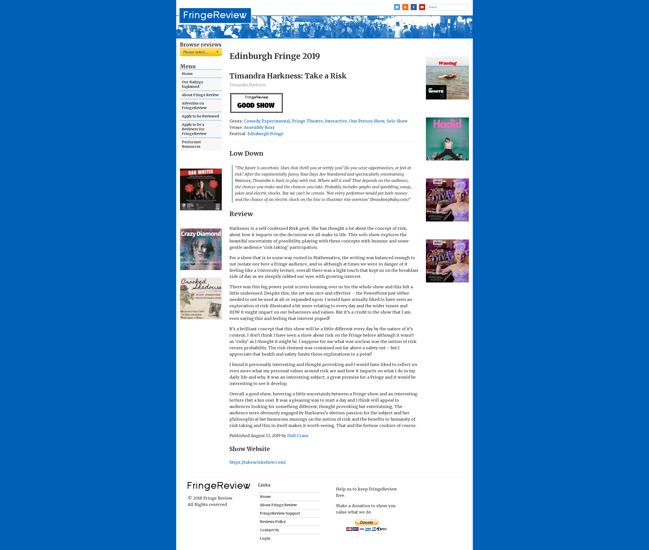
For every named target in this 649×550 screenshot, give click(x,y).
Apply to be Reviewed (200, 116)
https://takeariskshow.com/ (257, 462)
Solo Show (397, 121)
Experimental (276, 121)
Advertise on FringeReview (194, 105)
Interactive (336, 121)
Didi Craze (298, 435)
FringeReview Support (280, 513)
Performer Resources (191, 144)
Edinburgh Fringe (265, 133)
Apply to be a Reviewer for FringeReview (194, 129)
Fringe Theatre (307, 121)
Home (187, 73)
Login (265, 538)
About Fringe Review (200, 95)
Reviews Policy (273, 521)
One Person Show (367, 121)
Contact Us (269, 530)
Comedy (252, 121)
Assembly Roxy (259, 127)
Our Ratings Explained (192, 84)
